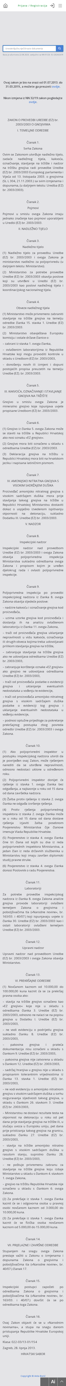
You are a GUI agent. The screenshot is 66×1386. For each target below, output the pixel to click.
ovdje (56, 86)
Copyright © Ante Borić (33, 1375)
